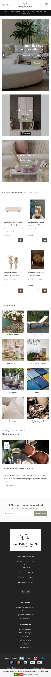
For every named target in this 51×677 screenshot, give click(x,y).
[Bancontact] (25, 662)
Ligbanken (31, 312)
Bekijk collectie (31, 193)
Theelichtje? (35, 58)
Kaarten (30, 369)
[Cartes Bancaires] (21, 658)
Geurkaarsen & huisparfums (37, 398)
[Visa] (40, 662)
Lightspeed (41, 668)
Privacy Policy (25, 618)
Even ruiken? (25, 165)
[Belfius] (14, 658)
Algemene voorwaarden (26, 615)
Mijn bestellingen (25, 633)
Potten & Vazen (7, 312)
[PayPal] (33, 662)
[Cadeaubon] (28, 658)
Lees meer (9, 485)
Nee (21, 674)
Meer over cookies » (31, 674)
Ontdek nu (25, 120)
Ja (16, 674)
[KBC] (43, 658)
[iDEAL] (36, 658)
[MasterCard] (18, 662)
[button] (3, 55)
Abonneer (42, 514)
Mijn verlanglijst (25, 640)
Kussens (5, 398)
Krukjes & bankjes (33, 340)
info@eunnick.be (27, 582)
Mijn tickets (25, 636)
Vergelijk (25, 644)
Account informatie (25, 629)
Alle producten (25, 647)
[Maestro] (11, 662)
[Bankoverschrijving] (7, 658)
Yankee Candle (7, 340)
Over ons (25, 611)
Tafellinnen (6, 369)
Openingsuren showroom (25, 607)
